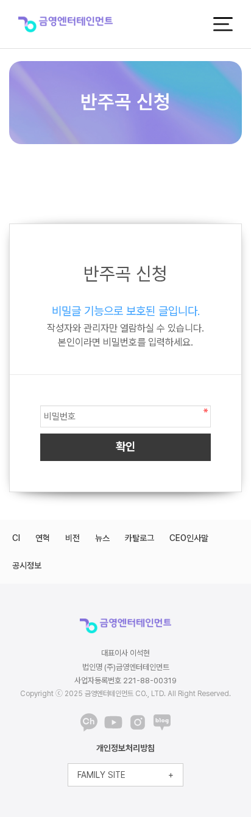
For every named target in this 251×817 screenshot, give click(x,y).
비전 (72, 538)
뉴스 (102, 538)
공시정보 (26, 565)
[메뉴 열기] (223, 24)
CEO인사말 (188, 538)
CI (16, 538)
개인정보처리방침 (125, 748)
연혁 (42, 538)
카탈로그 (139, 538)
